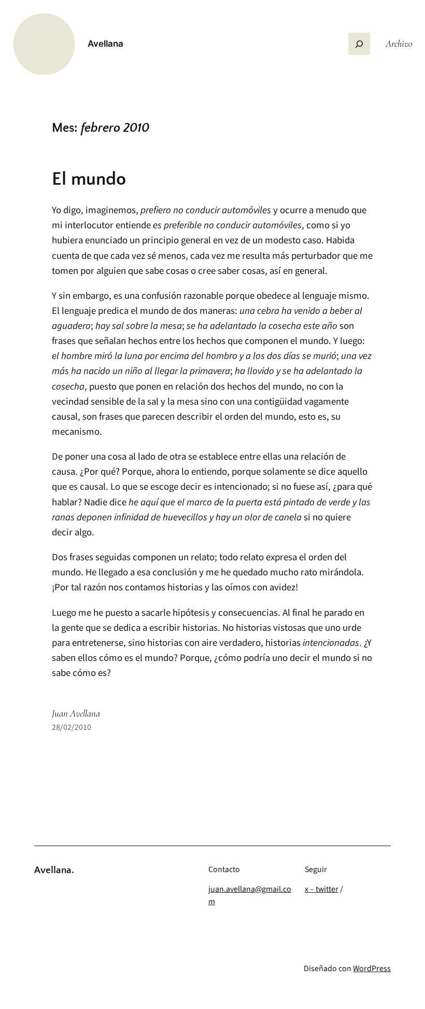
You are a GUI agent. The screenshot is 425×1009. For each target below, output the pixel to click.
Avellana (105, 43)
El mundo (89, 179)
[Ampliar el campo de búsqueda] (359, 44)
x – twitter (321, 889)
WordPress (372, 968)
